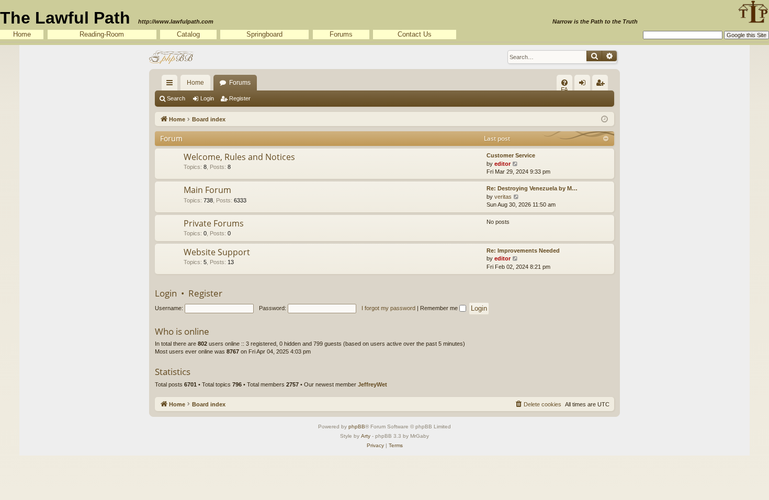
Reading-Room (102, 34)
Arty (365, 436)
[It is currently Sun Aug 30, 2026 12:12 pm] (604, 118)
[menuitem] (564, 82)
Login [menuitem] (584, 84)
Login (207, 98)
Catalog (188, 34)
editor (502, 164)
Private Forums (214, 223)
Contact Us (415, 34)
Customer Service (511, 155)
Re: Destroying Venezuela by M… (532, 188)
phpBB (356, 426)
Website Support (217, 252)
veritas (503, 197)
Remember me (439, 308)
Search (176, 98)
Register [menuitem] (602, 84)
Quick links (171, 84)
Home (22, 34)
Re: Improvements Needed (523, 250)
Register (240, 98)
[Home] (172, 57)
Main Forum (207, 190)
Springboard (264, 34)
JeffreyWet (372, 384)
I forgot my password (388, 308)
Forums (341, 34)
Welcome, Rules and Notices (239, 157)
